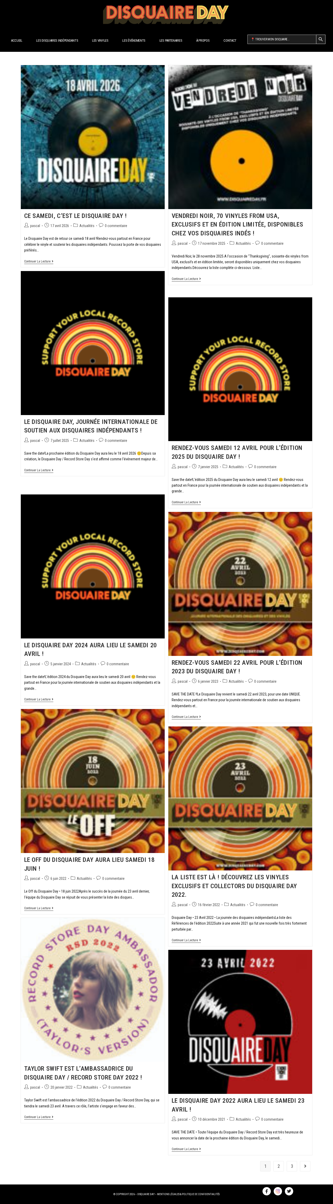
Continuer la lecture (38, 261)
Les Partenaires (170, 40)
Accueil (16, 40)
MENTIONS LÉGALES (168, 1194)
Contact (229, 40)
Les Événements (133, 40)
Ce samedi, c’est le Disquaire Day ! (75, 216)
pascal (35, 226)
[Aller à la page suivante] (305, 1166)
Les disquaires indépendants (57, 40)
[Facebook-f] (266, 1191)
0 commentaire (116, 226)
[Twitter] (289, 1191)
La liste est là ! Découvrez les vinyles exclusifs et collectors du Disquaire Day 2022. (234, 886)
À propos (203, 40)
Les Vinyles (100, 40)
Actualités (86, 226)
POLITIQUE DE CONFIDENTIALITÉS (201, 1194)
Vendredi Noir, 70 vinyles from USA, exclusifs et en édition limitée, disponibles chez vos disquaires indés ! (237, 224)
